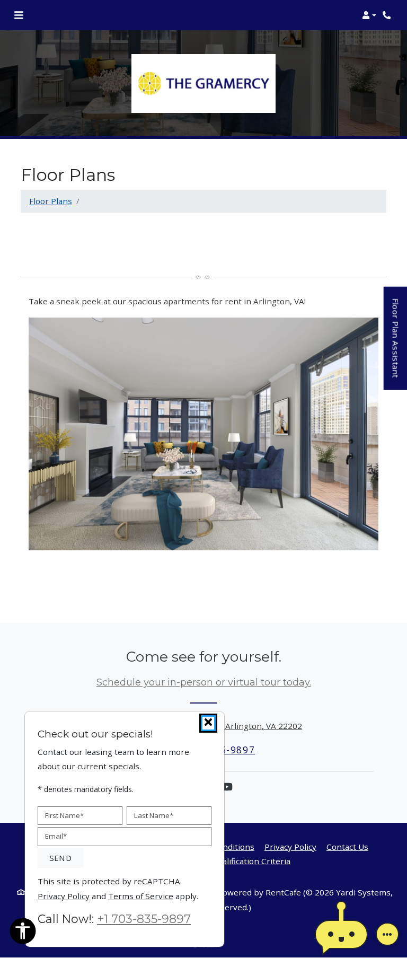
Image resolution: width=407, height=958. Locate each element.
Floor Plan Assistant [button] (396, 344)
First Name (64, 815)
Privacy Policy (290, 846)
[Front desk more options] (387, 934)
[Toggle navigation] (18, 15)
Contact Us (347, 846)
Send (60, 857)
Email (56, 836)
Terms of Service (140, 895)
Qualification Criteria (250, 860)
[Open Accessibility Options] (23, 933)
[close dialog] (208, 723)
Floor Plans (50, 201)
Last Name (153, 815)
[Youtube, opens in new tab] (226, 786)
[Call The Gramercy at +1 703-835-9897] (388, 15)
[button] (369, 15)
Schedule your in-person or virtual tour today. (203, 682)
